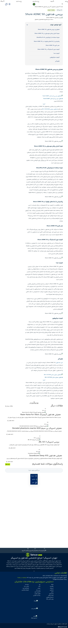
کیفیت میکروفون (55, 57)
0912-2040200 (54, 576)
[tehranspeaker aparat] (58, 627)
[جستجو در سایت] (62, 4)
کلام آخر (57, 61)
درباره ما (27, 584)
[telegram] (34, 403)
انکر (39, 586)
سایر (33, 482)
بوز (39, 584)
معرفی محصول (55, 7)
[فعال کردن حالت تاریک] (9, 4)
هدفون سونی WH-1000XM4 (50, 109)
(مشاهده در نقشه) (22, 578)
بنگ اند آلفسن (36, 595)
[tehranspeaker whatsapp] (65, 627)
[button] (66, 1)
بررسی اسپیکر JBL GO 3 (48, 442)
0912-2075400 (46, 576)
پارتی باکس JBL (49, 599)
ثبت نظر (8, 464)
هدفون (33, 479)
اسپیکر (32, 476)
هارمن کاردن (37, 594)
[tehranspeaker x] (59, 627)
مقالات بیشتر (9, 406)
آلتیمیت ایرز (37, 592)
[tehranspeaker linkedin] (61, 627)
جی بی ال (38, 590)
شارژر (52, 592)
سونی (39, 588)
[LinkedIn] (32, 403)
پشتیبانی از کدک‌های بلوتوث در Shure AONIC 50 (47, 41)
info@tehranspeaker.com (59, 579)
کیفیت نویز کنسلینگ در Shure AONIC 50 (49, 49)
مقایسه (51, 586)
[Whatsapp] (31, 403)
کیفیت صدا (56, 53)
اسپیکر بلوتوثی (49, 597)
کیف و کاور (50, 595)
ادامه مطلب (11, 421)
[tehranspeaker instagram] (66, 627)
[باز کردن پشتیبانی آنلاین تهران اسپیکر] (6, 4)
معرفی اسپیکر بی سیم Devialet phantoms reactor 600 (37, 428)
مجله (52, 584)
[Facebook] (36, 403)
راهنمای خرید (26, 588)
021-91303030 (62, 576)
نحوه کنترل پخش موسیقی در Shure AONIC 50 (47, 33)
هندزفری (51, 594)
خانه (62, 7)
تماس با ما (26, 586)
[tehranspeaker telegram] (62, 627)
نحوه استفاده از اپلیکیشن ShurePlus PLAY (48, 37)
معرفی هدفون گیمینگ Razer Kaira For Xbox (40, 414)
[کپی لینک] (30, 403)
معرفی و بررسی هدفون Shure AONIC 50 (49, 29)
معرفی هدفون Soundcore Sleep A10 (45, 455)
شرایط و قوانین (25, 590)
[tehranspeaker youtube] (63, 627)
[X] (35, 403)
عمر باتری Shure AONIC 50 (53, 45)
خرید (44, 104)
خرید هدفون (59, 363)
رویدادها (44, 19)
